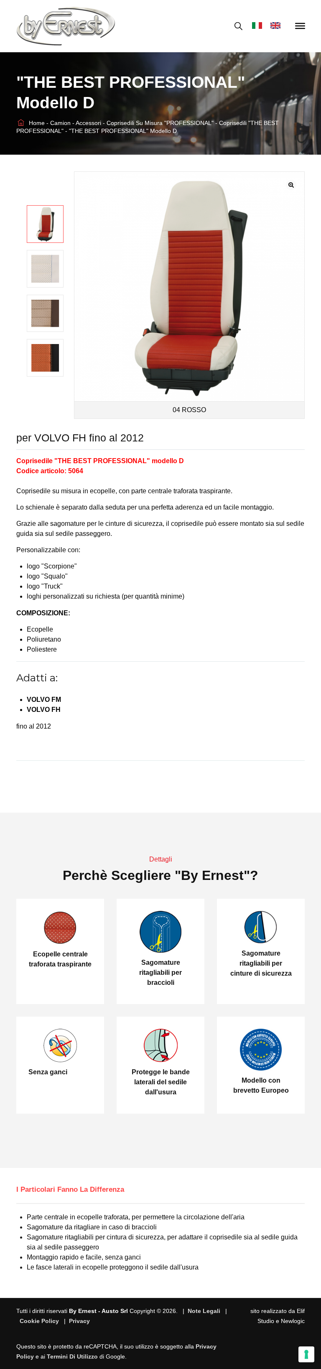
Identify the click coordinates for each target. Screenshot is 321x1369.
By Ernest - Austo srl (98, 1311)
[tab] (76, 1190)
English (277, 26)
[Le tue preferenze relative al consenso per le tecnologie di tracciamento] (306, 1354)
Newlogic (293, 1321)
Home (35, 123)
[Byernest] (65, 26)
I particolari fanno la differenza (70, 1189)
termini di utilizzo (72, 1356)
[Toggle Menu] (300, 26)
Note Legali (204, 1311)
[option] (45, 224)
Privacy (79, 1321)
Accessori (89, 123)
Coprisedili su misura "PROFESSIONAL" (161, 123)
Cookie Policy (39, 1321)
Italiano (259, 26)
